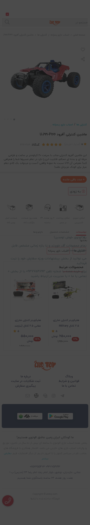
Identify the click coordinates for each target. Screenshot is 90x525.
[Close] (84, 237)
